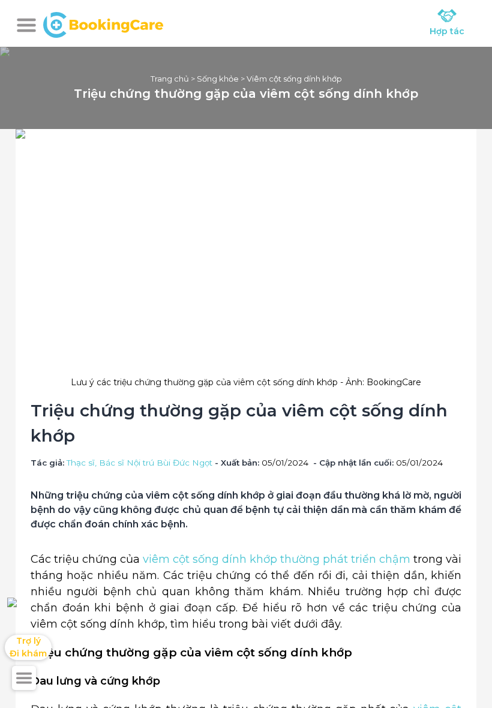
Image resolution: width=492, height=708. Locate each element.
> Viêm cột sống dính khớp (290, 78)
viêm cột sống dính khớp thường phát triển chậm (276, 559)
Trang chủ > (174, 78)
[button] (26, 25)
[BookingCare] (103, 23)
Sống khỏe (218, 78)
